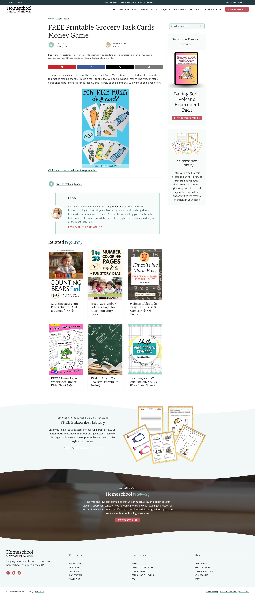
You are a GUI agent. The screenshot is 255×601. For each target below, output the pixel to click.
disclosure (96, 58)
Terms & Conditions (228, 591)
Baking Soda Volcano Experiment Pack (187, 102)
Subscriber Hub (213, 9)
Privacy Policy (212, 591)
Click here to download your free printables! (72, 170)
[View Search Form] (247, 2)
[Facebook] (91, 67)
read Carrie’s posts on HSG (85, 227)
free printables (64, 184)
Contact (20, 2)
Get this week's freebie (187, 118)
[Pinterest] (62, 67)
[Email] (149, 67)
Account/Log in (234, 2)
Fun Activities (149, 9)
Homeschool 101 (128, 9)
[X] (120, 67)
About (10, 2)
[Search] (200, 26)
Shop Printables (237, 9)
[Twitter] (19, 573)
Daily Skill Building (116, 206)
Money (78, 184)
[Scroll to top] (246, 593)
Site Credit (39, 591)
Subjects (165, 9)
